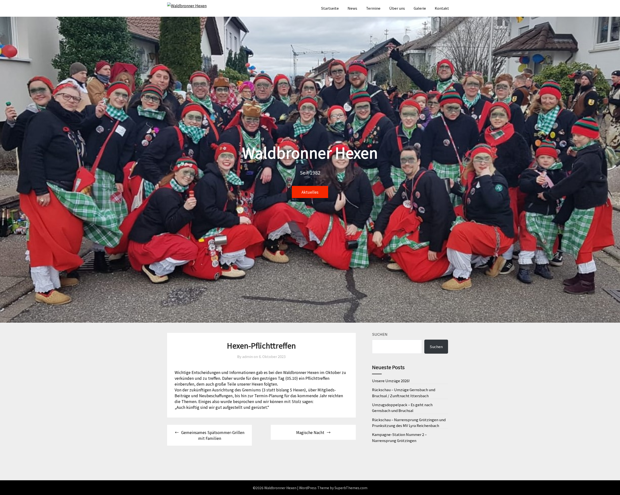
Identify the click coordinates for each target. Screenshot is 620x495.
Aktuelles (310, 192)
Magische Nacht (310, 432)
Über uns (397, 8)
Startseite (330, 8)
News (352, 8)
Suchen (380, 334)
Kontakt (442, 8)
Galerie (420, 8)
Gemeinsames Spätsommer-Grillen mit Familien (212, 435)
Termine (373, 8)
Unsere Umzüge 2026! (391, 380)
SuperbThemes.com (350, 487)
